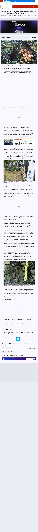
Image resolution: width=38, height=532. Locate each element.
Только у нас (19, 6)
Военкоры (25, 6)
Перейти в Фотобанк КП (16, 65)
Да (2, 8)
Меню (1, 1)
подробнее (10, 325)
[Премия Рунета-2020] (15, 1)
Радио (25, 3)
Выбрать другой (6, 8)
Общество (15, 139)
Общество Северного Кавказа (18, 355)
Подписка (35, 3)
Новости (14, 6)
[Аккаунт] (36, 1)
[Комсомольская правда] (9, 1)
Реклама (29, 3)
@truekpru (7, 345)
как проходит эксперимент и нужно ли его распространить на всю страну (23, 142)
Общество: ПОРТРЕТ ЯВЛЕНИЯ (8, 355)
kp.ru (34, 348)
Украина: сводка (31, 6)
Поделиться (34, 37)
